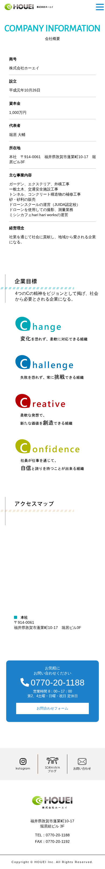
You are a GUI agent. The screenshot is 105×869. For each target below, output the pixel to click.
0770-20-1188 (58, 682)
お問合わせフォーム (52, 708)
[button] (100, 7)
